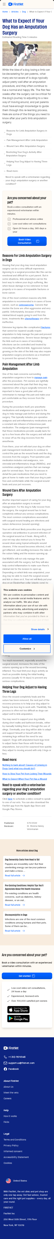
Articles (14, 11)
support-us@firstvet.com (21, 1063)
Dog (24, 11)
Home (5, 11)
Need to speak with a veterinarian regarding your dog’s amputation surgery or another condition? (28, 180)
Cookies (8, 1163)
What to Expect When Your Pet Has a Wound (24, 778)
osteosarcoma (26, 304)
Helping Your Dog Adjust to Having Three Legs (26, 163)
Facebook (13, 1069)
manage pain (40, 377)
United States (20, 1180)
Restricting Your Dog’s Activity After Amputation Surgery (24, 154)
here (10, 798)
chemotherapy (32, 318)
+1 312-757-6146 (17, 1057)
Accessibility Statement (16, 1157)
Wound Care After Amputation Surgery (26, 146)
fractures (45, 327)
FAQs (6, 1122)
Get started (24, 976)
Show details (38, 629)
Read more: (12, 171)
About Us (8, 1086)
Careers (7, 1098)
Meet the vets (11, 1092)
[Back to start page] (15, 4)
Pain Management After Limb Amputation (27, 140)
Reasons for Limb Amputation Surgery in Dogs (26, 132)
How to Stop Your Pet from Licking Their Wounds (26, 773)
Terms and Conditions (15, 1139)
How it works (10, 1116)
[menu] (4, 4)
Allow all (27, 638)
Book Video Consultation (24, 241)
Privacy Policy (11, 1145)
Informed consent (13, 1151)
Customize (25, 648)
